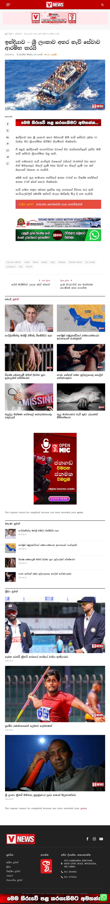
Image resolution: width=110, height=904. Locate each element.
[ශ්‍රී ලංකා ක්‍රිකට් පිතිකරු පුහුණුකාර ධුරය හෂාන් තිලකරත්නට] (55, 763)
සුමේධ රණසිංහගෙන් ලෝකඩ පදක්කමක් (28, 726)
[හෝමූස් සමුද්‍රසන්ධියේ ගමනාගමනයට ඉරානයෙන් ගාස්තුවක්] (81, 318)
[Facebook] (7, 124)
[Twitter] (7, 130)
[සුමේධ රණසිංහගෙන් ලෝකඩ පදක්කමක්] (55, 694)
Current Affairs (13, 262)
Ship (53, 262)
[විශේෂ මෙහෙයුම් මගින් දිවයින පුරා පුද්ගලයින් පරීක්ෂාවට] (29, 357)
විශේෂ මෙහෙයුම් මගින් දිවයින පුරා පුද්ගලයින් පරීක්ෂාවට (25, 377)
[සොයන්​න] (102, 4)
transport (10, 266)
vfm (20, 266)
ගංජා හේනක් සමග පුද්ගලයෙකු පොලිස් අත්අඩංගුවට (80, 377)
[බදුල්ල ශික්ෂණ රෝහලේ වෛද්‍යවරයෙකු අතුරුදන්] (29, 397)
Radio (44, 262)
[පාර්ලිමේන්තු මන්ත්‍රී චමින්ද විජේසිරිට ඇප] (29, 318)
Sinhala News (75, 262)
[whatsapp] (58, 235)
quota (80, 512)
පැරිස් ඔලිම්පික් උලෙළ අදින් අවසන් (30, 284)
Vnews (29, 266)
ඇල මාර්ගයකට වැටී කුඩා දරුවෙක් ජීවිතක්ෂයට (77, 416)
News (35, 262)
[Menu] (8, 4)
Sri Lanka (90, 262)
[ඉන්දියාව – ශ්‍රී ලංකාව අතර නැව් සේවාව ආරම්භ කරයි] (55, 85)
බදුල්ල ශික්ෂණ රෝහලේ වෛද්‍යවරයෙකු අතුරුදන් (28, 416)
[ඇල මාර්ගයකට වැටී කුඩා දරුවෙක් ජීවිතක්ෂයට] (81, 397)
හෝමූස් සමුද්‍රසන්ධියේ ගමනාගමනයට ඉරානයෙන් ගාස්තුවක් (78, 337)
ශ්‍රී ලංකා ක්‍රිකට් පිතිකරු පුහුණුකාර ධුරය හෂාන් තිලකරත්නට (40, 795)
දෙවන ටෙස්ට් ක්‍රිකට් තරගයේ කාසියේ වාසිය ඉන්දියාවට (36, 656)
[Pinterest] (7, 144)
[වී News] (55, 4)
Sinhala (61, 262)
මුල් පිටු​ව (8, 34)
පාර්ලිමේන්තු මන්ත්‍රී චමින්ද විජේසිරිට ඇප (28, 335)
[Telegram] (7, 157)
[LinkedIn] (7, 137)
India (26, 262)
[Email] (7, 150)
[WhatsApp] (7, 163)
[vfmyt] (55, 18)
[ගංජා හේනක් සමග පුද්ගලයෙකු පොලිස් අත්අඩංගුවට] (81, 357)
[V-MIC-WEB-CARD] (55, 469)
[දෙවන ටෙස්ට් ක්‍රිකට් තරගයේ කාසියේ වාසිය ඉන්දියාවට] (55, 625)
